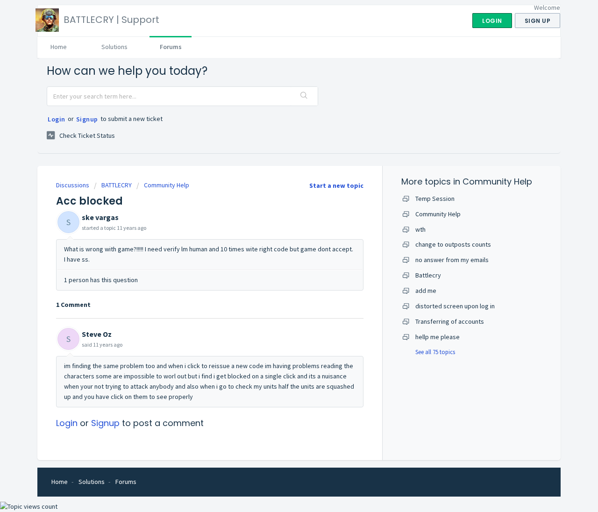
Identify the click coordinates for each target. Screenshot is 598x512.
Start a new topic (336, 185)
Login (56, 119)
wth (420, 229)
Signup (87, 119)
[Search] (304, 96)
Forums (171, 47)
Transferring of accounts (449, 321)
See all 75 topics (435, 352)
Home (58, 47)
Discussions (72, 185)
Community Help (166, 185)
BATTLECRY (116, 185)
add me (425, 290)
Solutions (114, 47)
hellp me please (437, 337)
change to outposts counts (453, 244)
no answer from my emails (452, 260)
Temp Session (435, 198)
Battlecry (428, 275)
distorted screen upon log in (455, 306)
